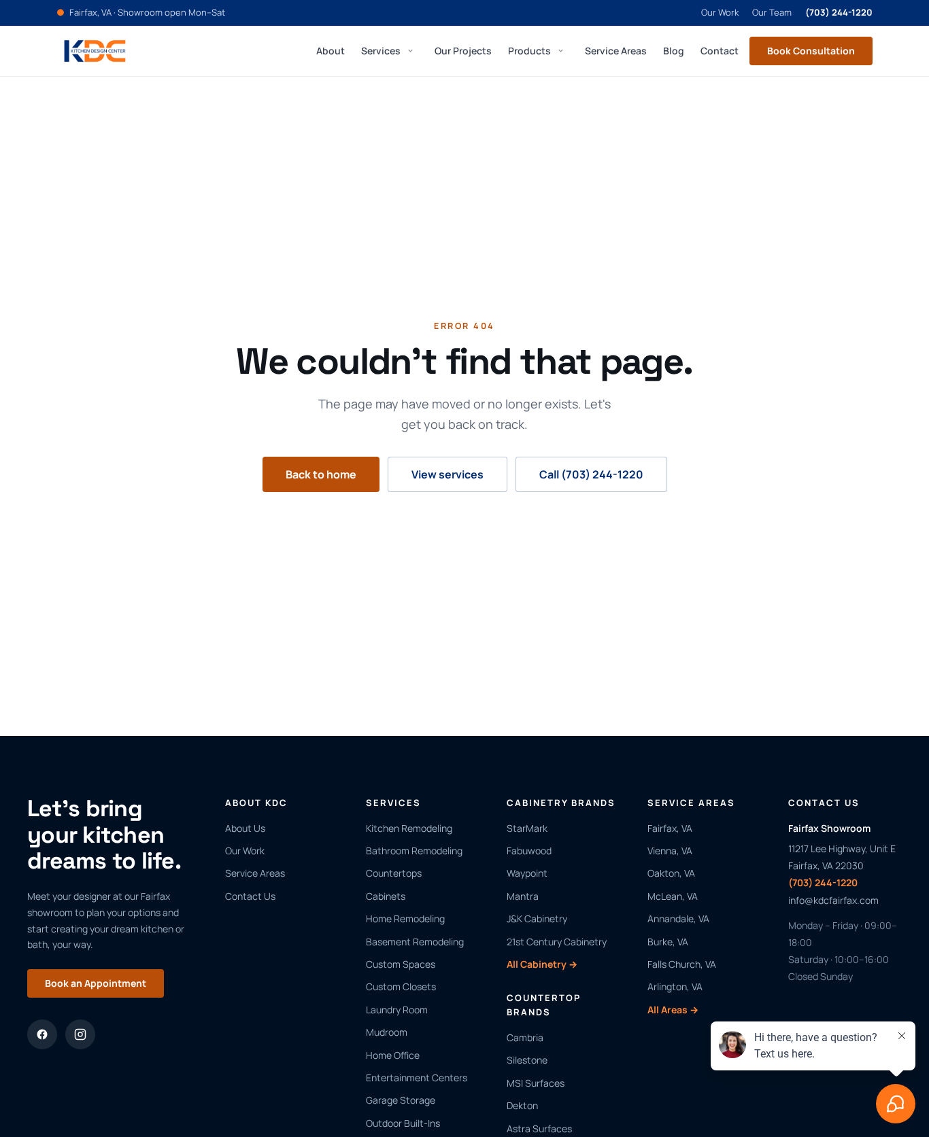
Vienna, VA (669, 850)
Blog (673, 49)
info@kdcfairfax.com (833, 900)
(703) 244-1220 (839, 12)
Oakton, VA (671, 873)
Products (529, 49)
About (330, 49)
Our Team (772, 12)
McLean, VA (672, 896)
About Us (245, 828)
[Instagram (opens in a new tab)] (80, 1034)
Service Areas (616, 49)
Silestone (527, 1059)
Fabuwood (529, 850)
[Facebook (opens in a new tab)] (42, 1034)
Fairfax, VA (669, 828)
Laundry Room (397, 1009)
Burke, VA (667, 941)
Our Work (720, 12)
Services (381, 49)
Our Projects (463, 49)
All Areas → (672, 1009)
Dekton (522, 1105)
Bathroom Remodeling (414, 850)
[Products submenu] (560, 51)
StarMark (527, 828)
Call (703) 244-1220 (591, 474)
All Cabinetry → (542, 964)
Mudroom (386, 1032)
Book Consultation (811, 50)
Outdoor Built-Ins (403, 1123)
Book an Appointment (95, 983)
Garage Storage (400, 1100)
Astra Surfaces (539, 1128)
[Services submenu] (410, 51)
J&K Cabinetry (537, 918)
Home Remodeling (405, 918)
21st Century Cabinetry (557, 941)
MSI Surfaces (535, 1083)
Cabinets (385, 896)
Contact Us (250, 896)
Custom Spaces (400, 964)
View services (447, 474)
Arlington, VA (675, 986)
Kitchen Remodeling (409, 828)
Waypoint (527, 873)
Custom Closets (401, 986)
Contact (719, 49)
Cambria (525, 1037)
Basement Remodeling (415, 941)
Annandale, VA (678, 918)
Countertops (394, 873)
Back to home (321, 474)
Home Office (393, 1055)
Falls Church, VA (681, 964)
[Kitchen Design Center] (94, 51)
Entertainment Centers (416, 1077)
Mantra (523, 896)
